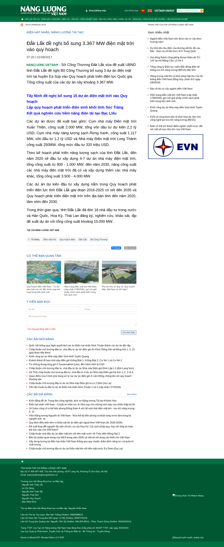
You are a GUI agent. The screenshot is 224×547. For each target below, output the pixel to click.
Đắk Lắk (83, 239)
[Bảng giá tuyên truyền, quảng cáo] (187, 537)
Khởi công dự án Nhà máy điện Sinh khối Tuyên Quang (59, 356)
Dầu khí (75, 19)
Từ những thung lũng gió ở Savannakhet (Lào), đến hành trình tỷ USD (67, 364)
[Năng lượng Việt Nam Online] (43, 11)
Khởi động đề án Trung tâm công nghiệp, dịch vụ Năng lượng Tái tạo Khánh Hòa (72, 400)
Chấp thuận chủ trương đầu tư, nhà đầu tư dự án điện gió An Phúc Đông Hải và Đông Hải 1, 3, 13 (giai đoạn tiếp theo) (82, 351)
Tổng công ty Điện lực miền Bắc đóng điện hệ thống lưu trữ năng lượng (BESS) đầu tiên (175, 68)
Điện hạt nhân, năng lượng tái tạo (115, 19)
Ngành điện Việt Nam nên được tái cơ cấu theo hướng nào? (175, 40)
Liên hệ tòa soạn (131, 11)
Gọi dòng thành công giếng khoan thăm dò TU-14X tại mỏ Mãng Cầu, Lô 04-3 (175, 59)
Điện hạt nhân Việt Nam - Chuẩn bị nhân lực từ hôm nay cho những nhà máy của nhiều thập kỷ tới (82, 404)
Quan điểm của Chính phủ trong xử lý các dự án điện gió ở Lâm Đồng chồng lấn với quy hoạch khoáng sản (80, 378)
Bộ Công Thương (99, 239)
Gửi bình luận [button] (129, 332)
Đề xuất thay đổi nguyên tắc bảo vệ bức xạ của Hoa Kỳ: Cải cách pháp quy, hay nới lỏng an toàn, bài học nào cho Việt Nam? (81, 428)
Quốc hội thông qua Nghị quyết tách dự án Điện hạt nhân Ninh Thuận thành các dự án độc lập (80, 345)
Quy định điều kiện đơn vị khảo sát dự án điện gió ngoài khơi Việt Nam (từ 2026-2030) (75, 422)
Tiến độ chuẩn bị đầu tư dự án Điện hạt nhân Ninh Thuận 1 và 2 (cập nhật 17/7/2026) (75, 387)
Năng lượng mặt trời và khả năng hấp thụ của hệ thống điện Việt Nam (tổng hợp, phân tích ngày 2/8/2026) (176, 79)
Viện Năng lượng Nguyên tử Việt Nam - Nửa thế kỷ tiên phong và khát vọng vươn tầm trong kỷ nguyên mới (80, 417)
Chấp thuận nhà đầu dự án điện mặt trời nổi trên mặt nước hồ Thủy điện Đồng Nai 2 (74, 433)
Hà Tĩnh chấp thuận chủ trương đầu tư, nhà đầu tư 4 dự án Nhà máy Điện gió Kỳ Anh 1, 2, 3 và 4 (81, 372)
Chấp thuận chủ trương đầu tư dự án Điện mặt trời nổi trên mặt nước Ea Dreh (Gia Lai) (76, 448)
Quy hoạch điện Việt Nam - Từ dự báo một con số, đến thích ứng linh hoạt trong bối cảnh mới (43, 289)
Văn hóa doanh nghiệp (177, 19)
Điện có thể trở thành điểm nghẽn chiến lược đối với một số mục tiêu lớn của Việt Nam (176, 128)
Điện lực (66, 19)
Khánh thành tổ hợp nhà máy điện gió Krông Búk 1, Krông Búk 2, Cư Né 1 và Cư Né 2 (75, 360)
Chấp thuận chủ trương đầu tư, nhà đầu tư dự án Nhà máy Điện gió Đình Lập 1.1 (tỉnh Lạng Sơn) (81, 368)
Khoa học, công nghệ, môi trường (149, 19)
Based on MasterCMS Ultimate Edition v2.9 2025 (42, 537)
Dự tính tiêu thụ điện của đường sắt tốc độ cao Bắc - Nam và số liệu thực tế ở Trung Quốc (175, 50)
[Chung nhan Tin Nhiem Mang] (188, 495)
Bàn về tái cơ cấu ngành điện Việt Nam (171, 88)
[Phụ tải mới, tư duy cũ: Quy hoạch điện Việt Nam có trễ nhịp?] (119, 272)
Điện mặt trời (49, 239)
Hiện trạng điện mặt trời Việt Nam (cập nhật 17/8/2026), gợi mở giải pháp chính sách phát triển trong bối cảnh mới (174, 98)
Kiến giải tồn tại (32, 19)
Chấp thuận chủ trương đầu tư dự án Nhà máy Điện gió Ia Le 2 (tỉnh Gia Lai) (70, 383)
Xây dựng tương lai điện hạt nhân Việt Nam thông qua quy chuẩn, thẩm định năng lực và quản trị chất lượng (81, 443)
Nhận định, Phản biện (50, 19)
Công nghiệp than (88, 19)
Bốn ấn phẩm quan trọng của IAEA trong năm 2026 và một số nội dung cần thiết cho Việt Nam (79, 437)
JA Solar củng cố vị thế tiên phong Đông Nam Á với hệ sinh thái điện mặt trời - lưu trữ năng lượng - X (82, 410)
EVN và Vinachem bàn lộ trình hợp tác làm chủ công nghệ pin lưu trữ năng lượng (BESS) (175, 118)
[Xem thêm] (131, 394)
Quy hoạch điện (67, 239)
